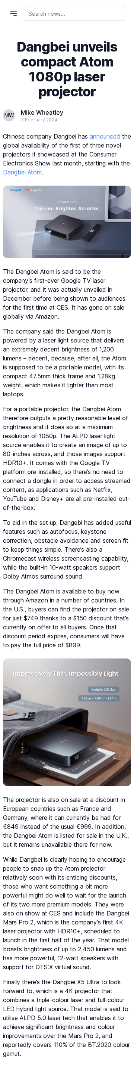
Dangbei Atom (22, 172)
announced (105, 136)
